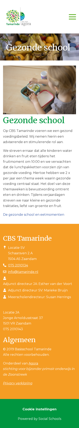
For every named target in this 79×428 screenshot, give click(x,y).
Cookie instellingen (39, 409)
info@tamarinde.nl (23, 272)
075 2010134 (18, 265)
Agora (33, 363)
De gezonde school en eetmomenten (33, 215)
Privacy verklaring (17, 383)
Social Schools (49, 419)
